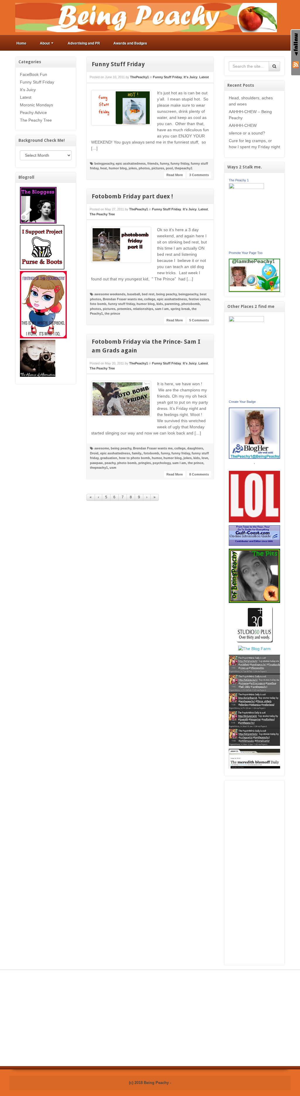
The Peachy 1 (239, 180)
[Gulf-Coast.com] (254, 535)
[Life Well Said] (254, 432)
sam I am (162, 309)
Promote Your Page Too (245, 253)
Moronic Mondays (36, 105)
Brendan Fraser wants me (122, 299)
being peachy (166, 294)
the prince (112, 313)
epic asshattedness (131, 163)
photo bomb (127, 463)
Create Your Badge (242, 401)
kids (159, 304)
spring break (180, 309)
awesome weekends (109, 294)
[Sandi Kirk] (246, 356)
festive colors (199, 299)
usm (113, 467)
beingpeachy (104, 163)
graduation (108, 458)
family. (137, 453)
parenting (172, 304)
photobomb (190, 304)
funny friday (180, 163)
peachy (110, 463)
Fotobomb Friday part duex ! (132, 196)
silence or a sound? (247, 133)
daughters (195, 448)
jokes (133, 168)
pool (169, 168)
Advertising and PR (84, 43)
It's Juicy (28, 89)
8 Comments (199, 474)
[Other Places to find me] (254, 623)
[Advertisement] (254, 873)
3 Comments (199, 175)
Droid (94, 453)
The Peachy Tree (36, 120)
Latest (25, 97)
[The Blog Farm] (254, 648)
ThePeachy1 (139, 77)
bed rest (148, 294)
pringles (144, 463)
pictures (157, 168)
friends (152, 163)
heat (103, 168)
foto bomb (98, 304)
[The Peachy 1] (246, 216)
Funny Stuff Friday (37, 82)
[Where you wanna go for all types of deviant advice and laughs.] (38, 204)
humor (157, 458)
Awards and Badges (130, 43)
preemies (124, 309)
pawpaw (96, 463)
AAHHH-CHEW (243, 125)
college (149, 299)
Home (21, 43)
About (45, 43)
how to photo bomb (134, 458)
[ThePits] (254, 575)
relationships (143, 309)
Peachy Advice (33, 112)
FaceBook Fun (33, 74)
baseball (133, 294)
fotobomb (151, 453)
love (205, 458)
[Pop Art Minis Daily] (254, 700)
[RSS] (295, 64)
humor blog (118, 168)
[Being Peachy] (146, 17)
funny (164, 163)
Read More (174, 175)
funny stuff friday (121, 304)
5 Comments (199, 320)
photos (144, 168)
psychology (162, 463)
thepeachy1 (183, 168)
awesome (101, 448)
